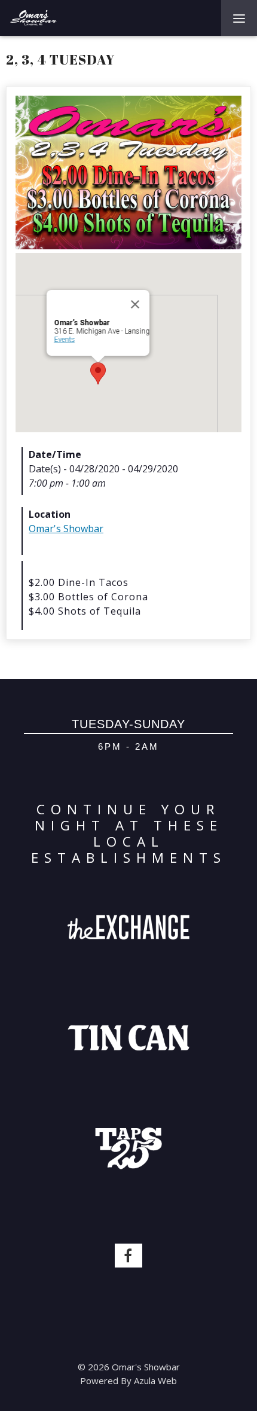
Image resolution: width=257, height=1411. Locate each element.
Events (64, 339)
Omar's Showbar (66, 528)
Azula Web (155, 1380)
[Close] (135, 304)
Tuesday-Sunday (128, 724)
